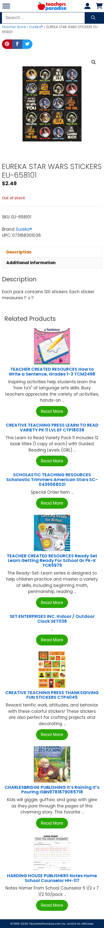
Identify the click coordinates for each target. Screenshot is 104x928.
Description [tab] (18, 252)
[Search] (93, 18)
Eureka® (36, 26)
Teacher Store (14, 26)
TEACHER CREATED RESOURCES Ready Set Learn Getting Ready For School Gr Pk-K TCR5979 (52, 560)
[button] (93, 62)
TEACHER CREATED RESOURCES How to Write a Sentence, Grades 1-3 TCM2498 (52, 371)
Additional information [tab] (31, 263)
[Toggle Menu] (6, 6)
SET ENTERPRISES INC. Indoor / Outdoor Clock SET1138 (52, 618)
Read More (52, 411)
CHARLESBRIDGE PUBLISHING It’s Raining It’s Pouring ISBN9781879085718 (52, 789)
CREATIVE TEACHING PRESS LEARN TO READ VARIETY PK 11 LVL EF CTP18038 (52, 427)
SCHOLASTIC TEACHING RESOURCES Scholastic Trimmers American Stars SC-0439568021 (52, 479)
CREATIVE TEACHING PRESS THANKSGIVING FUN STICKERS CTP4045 (52, 695)
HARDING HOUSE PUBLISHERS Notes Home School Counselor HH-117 (52, 878)
